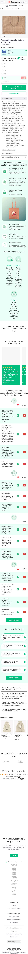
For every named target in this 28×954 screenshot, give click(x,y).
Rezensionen (14, 937)
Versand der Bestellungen (14, 919)
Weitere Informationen (8, 150)
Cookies (4, 952)
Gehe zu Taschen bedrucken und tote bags (12, 8)
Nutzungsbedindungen (14, 952)
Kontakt (14, 855)
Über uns (14, 931)
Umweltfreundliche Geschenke (14, 934)
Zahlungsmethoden (14, 916)
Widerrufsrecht (14, 922)
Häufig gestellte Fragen (14, 908)
